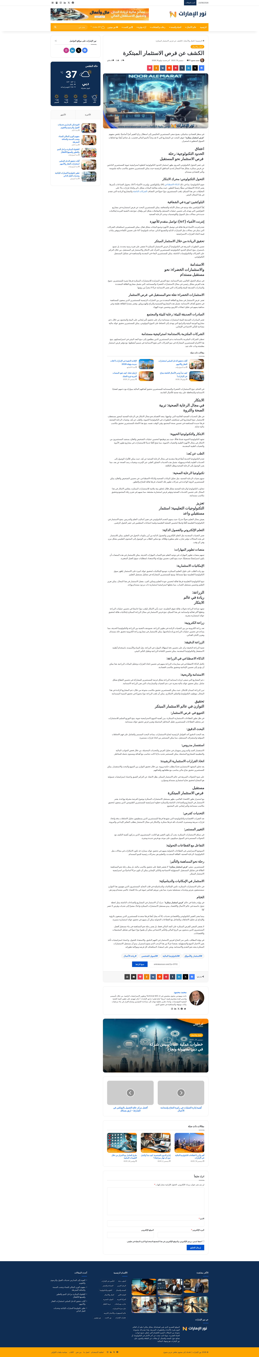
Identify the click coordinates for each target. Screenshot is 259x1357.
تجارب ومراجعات (120, 1304)
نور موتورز (111, 27)
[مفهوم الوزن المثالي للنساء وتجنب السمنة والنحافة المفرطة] (88, 140)
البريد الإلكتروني (197, 1230)
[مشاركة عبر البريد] (133, 976)
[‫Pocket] (149, 68)
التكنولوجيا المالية (170, 956)
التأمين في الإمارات (107, 1281)
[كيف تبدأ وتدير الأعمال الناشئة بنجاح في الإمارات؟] (196, 376)
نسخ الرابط (139, 964)
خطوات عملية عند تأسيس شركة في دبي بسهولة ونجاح (176, 1046)
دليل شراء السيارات (119, 1308)
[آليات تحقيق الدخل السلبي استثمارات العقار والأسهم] (196, 364)
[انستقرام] (172, 1008)
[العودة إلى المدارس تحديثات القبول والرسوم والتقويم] (88, 128)
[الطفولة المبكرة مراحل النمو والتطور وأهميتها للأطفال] (88, 153)
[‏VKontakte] (162, 68)
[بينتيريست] (175, 68)
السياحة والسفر (108, 1286)
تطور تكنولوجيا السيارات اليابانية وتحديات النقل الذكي (67, 174)
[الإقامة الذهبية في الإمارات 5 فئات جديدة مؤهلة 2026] (146, 364)
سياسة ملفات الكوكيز (59, 1352)
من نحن (78, 1352)
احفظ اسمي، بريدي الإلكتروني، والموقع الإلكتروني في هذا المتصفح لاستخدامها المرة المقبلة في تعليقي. (164, 1241)
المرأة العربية (121, 1299)
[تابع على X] (190, 60)
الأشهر (63, 114)
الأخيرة (88, 114)
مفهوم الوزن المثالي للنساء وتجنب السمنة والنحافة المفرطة (69, 139)
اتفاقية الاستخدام (97, 1352)
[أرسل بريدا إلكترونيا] (188, 60)
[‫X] (195, 68)
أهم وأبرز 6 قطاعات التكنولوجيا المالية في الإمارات (189, 1156)
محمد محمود (195, 60)
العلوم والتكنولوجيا (106, 1290)
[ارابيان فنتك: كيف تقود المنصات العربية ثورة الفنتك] (146, 376)
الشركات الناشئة (140, 191)
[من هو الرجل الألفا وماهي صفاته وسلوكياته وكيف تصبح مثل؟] (195, 1286)
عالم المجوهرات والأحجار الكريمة (115, 1313)
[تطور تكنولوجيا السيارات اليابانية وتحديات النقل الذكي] (88, 177)
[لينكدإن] (188, 68)
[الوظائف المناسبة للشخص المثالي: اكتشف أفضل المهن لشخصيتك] (170, 1287)
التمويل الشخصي (148, 956)
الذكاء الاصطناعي (172, 184)
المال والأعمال (189, 41)
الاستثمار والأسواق (193, 956)
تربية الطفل (107, 1304)
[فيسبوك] (201, 68)
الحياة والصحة (176, 27)
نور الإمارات (197, 1352)
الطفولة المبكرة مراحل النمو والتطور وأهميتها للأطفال (68, 150)
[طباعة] (127, 976)
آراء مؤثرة (142, 27)
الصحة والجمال (121, 1290)
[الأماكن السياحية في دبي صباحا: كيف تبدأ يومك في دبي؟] (195, 1304)
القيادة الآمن (122, 1295)
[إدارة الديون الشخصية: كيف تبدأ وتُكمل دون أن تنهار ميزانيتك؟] (156, 1143)
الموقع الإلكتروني (147, 1230)
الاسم (201, 1218)
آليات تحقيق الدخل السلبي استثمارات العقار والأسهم (69, 162)
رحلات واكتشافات (158, 27)
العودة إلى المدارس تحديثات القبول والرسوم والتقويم (68, 126)
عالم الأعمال (191, 27)
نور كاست (127, 27)
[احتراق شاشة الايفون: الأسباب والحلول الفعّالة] (144, 1287)
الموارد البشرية (108, 1299)
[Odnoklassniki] (156, 68)
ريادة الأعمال (129, 956)
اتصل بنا (86, 1352)
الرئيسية (203, 27)
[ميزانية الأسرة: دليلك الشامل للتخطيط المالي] (144, 1304)
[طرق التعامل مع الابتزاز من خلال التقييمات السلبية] (122, 1143)
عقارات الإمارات (120, 1318)
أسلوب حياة (122, 1281)
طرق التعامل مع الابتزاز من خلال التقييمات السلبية (124, 1156)
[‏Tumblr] (182, 68)
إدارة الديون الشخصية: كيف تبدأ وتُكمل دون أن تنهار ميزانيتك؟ (156, 1156)
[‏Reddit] (169, 68)
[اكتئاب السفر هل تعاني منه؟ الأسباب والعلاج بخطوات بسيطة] (170, 1304)
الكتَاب (71, 1352)
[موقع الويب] (185, 1008)
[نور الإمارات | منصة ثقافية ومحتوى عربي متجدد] (188, 14)
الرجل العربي (121, 1286)
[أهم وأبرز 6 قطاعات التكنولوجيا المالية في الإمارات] (189, 1143)
